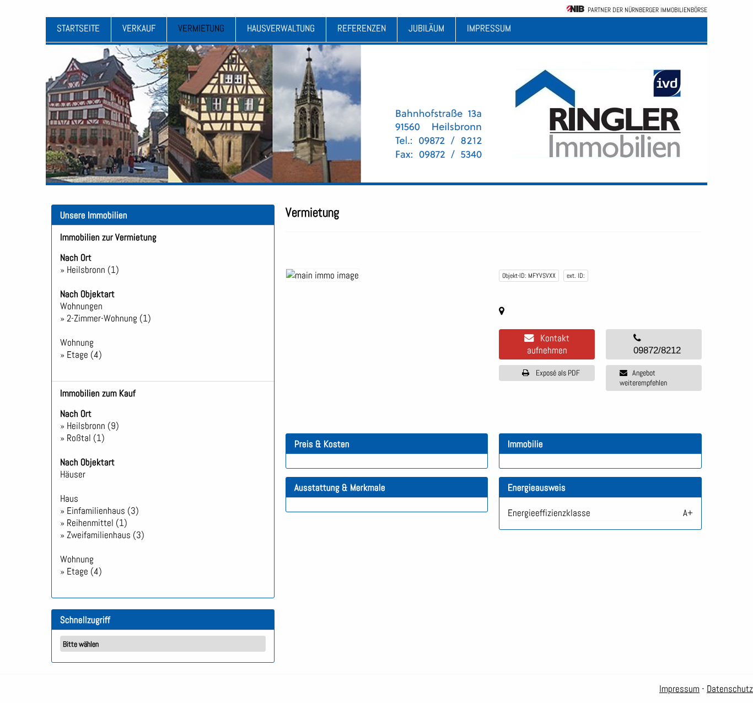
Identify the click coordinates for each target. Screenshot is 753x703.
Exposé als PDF (555, 373)
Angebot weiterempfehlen (643, 378)
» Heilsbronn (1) (89, 270)
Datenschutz (730, 689)
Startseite (78, 28)
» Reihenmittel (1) (93, 523)
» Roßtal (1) (82, 438)
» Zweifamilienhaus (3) (102, 535)
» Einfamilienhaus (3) (99, 511)
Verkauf (138, 28)
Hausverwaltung (281, 28)
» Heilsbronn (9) (89, 426)
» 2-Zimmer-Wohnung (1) (105, 318)
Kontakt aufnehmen (548, 344)
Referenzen (361, 28)
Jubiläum (426, 28)
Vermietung (201, 28)
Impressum (489, 28)
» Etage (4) (81, 354)
